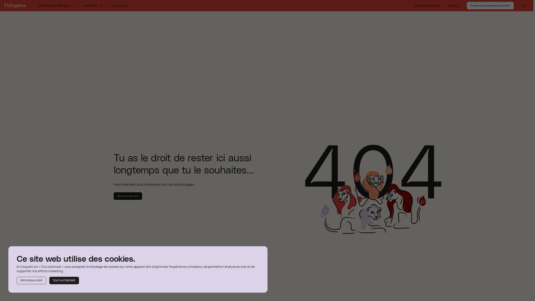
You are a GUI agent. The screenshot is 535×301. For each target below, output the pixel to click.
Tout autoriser (64, 280)
